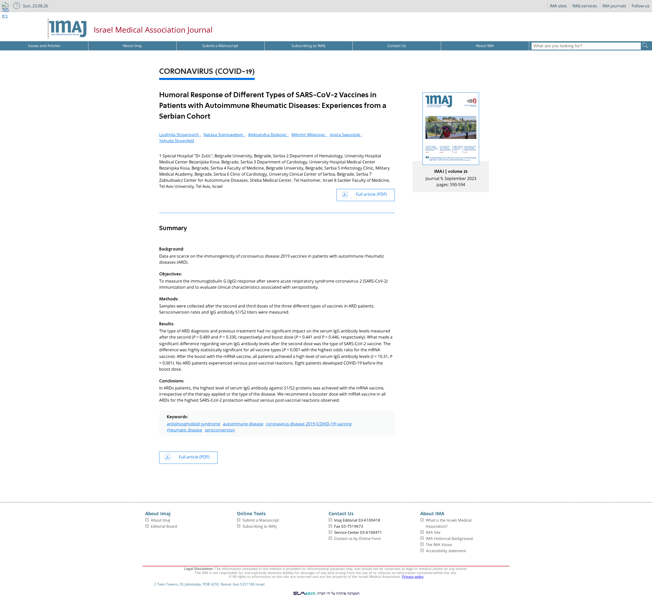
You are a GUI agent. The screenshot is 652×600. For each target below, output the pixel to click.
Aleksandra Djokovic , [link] (268, 134)
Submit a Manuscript (260, 520)
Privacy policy (413, 576)
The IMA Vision (439, 544)
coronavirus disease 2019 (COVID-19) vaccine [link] (309, 423)
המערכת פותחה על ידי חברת (338, 593)
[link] (451, 142)
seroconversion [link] (220, 429)
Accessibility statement (446, 550)
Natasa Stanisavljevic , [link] (224, 134)
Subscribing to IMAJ (259, 526)
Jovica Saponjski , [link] (346, 134)
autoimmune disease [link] (243, 423)
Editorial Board (164, 526)
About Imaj (160, 520)
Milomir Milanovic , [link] (309, 134)
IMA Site (433, 532)
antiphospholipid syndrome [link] (193, 423)
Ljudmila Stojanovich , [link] (180, 134)
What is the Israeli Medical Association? (449, 523)
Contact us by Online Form (357, 538)
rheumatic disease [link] (184, 429)
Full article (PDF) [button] (371, 193)
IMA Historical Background (449, 538)
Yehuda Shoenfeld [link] (176, 140)
